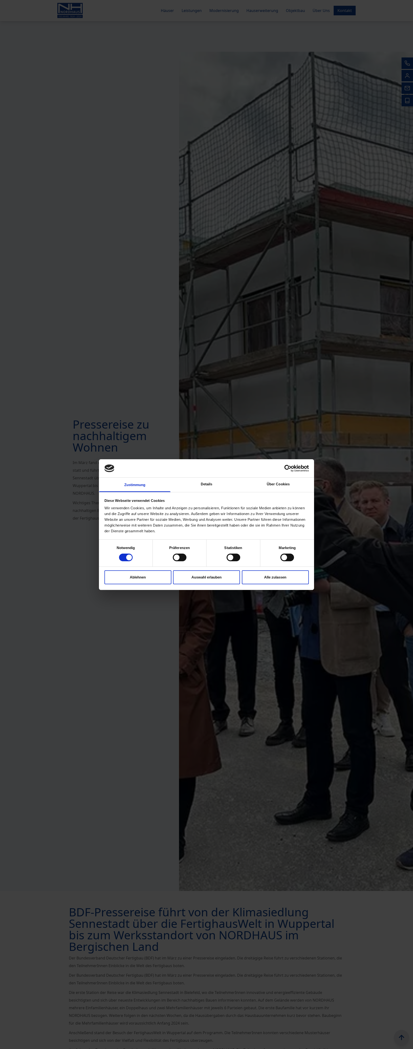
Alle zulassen (275, 577)
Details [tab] (206, 484)
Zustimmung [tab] (135, 485)
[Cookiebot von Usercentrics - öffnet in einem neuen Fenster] (288, 468)
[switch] (179, 557)
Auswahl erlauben (206, 577)
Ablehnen (138, 577)
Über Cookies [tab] (278, 484)
